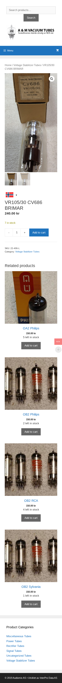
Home (8, 65)
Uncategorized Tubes (18, 655)
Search (31, 17)
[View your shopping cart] (57, 50)
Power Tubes (14, 641)
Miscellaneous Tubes (18, 636)
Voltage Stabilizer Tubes (27, 65)
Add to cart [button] (31, 345)
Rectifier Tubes (15, 646)
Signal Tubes (14, 650)
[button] (52, 79)
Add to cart (38, 232)
